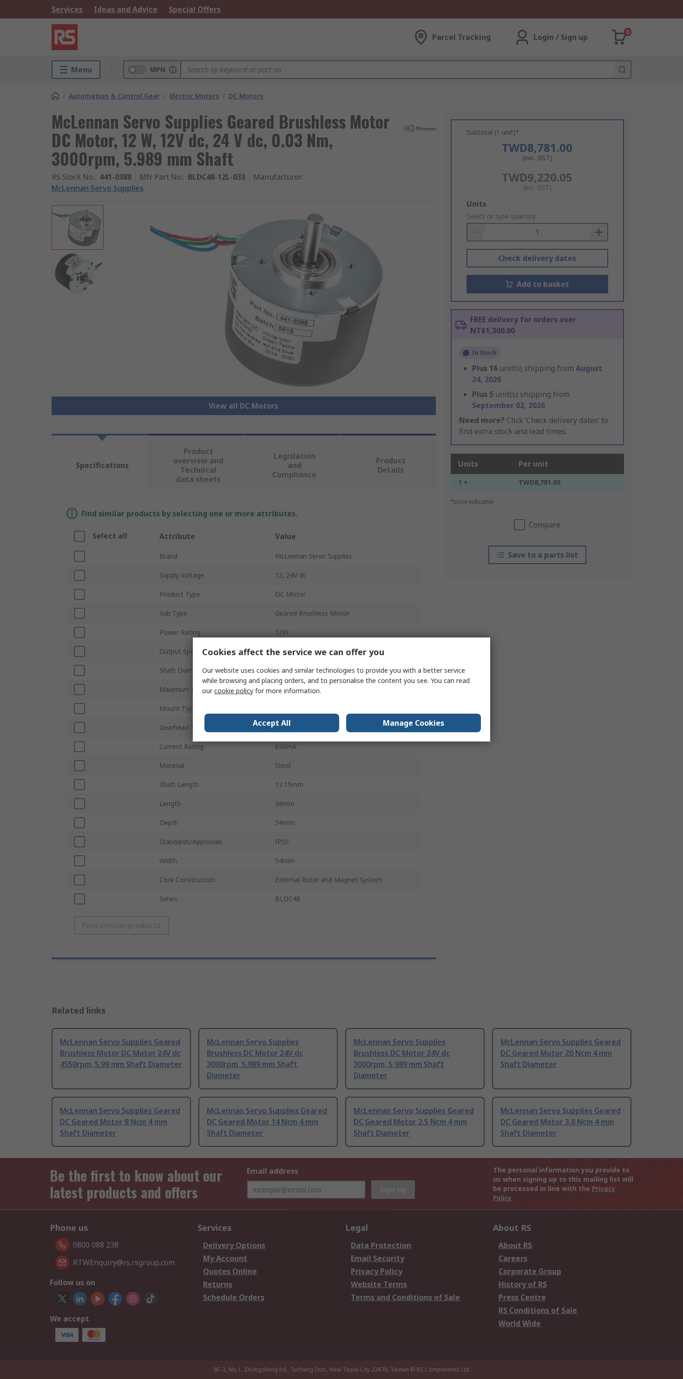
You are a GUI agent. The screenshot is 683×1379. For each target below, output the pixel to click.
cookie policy (233, 690)
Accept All (272, 723)
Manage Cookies (413, 723)
